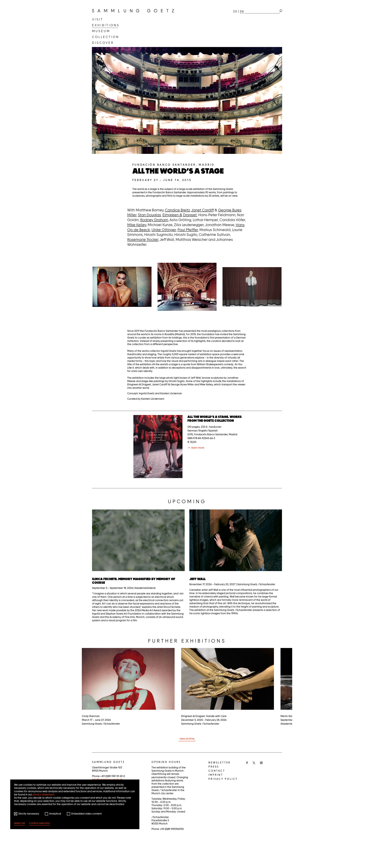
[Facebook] (247, 763)
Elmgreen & (172, 215)
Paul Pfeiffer (188, 230)
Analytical (55, 813)
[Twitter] (254, 763)
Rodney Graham (154, 220)
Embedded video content (86, 813)
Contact (216, 770)
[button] (121, 287)
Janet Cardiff (202, 210)
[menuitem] (97, 19)
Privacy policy (223, 778)
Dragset (190, 215)
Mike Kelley (136, 225)
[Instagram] (261, 763)
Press (213, 766)
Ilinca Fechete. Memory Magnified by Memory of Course (133, 580)
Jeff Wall (197, 579)
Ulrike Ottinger (163, 230)
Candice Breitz (177, 210)
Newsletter (219, 762)
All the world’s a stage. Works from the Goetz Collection (214, 418)
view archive (187, 738)
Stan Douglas (149, 215)
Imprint (215, 774)
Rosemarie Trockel (142, 239)
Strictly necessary (28, 813)
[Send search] (281, 11)
